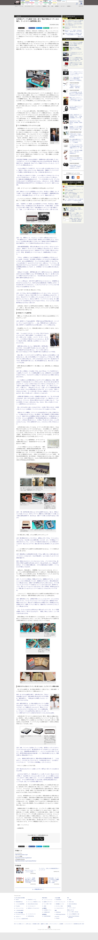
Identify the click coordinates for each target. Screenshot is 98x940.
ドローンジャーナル (19, 908)
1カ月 (81, 18)
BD (48, 6)
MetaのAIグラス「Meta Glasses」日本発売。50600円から (76, 122)
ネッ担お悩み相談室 (19, 910)
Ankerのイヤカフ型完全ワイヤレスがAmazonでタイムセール (76, 159)
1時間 (65, 18)
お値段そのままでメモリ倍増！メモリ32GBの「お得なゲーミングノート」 (76, 64)
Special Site (68, 39)
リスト (26, 846)
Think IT (17, 899)
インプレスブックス (32, 914)
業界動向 (57, 6)
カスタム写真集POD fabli (74, 914)
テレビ (16, 6)
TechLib (57, 918)
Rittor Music (44, 897)
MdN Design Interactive (60, 914)
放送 (52, 6)
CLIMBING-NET (47, 912)
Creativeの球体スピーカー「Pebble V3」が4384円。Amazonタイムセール (75, 167)
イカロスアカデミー (60, 908)
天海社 (70, 899)
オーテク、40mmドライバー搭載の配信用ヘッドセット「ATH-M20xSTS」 (76, 108)
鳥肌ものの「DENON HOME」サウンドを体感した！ (76, 49)
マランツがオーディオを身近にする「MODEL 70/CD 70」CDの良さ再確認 (76, 44)
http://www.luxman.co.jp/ (21, 854)
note (47, 846)
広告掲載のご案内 (36, 923)
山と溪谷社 (44, 908)
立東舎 (45, 906)
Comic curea (71, 901)
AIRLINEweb (58, 899)
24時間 (70, 18)
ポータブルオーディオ (29, 6)
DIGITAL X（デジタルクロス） (34, 908)
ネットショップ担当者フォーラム (34, 901)
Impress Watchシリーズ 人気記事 (73, 182)
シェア (33, 846)
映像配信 (44, 6)
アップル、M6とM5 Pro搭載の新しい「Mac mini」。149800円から (76, 152)
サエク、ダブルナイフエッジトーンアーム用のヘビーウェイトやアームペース (76, 73)
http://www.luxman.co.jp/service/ (23, 857)
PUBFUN (69, 906)
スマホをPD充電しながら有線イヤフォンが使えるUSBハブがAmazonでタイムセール (76, 94)
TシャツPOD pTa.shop (73, 911)
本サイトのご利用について (19, 923)
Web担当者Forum (19, 901)
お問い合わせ (28, 923)
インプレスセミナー (32, 906)
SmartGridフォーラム (32, 899)
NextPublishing (31, 916)
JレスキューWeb (59, 906)
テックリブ (57, 916)
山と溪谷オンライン (47, 910)
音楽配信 (68, 6)
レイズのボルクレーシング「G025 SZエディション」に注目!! (76, 54)
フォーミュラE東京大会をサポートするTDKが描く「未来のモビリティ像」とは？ (76, 59)
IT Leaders (18, 906)
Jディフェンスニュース (60, 901)
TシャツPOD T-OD (47, 903)
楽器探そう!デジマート (48, 901)
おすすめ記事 (69, 205)
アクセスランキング (70, 16)
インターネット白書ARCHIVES (22, 918)
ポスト (22, 846)
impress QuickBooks (73, 903)
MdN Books (58, 912)
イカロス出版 (57, 897)
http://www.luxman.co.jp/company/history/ (25, 861)
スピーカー (63, 6)
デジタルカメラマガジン (20, 914)
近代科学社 (44, 914)
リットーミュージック (48, 899)
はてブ (40, 846)
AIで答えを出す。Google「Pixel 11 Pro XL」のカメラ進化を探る (76, 135)
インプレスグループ (68, 923)
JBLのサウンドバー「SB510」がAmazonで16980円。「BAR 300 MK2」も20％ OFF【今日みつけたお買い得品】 (74, 31)
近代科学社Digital (47, 916)
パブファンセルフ (72, 907)
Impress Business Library (33, 903)
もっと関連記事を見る (37, 889)
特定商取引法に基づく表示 (79, 923)
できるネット (18, 916)
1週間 (76, 18)
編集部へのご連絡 (44, 923)
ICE (68, 897)
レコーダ (21, 6)
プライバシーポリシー (53, 923)
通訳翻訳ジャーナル (60, 903)
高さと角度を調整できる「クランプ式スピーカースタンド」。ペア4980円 (76, 141)
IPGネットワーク (70, 910)
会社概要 (61, 923)
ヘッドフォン (38, 6)
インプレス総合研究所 (20, 903)
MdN (56, 910)
